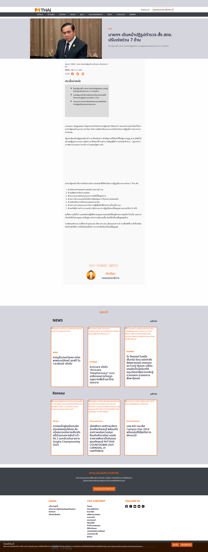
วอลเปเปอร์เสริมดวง (96, 14)
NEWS (110, 29)
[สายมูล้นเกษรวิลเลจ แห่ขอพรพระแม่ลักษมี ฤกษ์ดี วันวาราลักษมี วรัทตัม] (67, 338)
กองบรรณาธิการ (110, 278)
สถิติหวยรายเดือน (93, 514)
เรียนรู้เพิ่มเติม (186, 544)
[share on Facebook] (72, 74)
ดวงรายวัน (91, 517)
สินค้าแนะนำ (145, 10)
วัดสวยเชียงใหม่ (92, 509)
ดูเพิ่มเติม (153, 321)
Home (67, 64)
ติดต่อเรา (52, 511)
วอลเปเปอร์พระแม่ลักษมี (96, 531)
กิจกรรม (56, 421)
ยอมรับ (175, 544)
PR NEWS (93, 362)
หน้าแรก (40, 14)
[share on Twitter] (77, 74)
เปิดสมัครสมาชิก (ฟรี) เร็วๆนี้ (104, 489)
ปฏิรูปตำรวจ (113, 265)
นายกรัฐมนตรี (101, 265)
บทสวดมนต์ (121, 14)
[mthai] (43, 9)
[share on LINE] (82, 74)
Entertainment (96, 421)
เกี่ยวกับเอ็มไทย (54, 514)
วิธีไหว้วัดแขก (92, 528)
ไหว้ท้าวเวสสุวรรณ (93, 525)
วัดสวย (109, 14)
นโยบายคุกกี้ (53, 506)
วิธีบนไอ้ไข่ (91, 523)
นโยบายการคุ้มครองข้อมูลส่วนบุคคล (62, 509)
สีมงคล (89, 536)
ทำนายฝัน (51, 14)
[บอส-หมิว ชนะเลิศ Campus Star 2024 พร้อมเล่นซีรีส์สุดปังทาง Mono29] (141, 409)
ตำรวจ (92, 265)
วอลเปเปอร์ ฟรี (92, 534)
